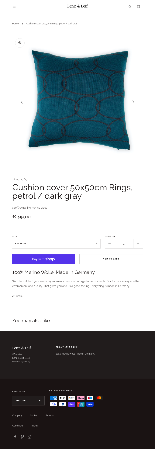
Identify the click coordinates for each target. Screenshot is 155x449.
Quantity (111, 236)
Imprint (34, 425)
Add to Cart (111, 258)
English (21, 400)
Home (15, 23)
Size (14, 236)
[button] (14, 6)
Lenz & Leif (18, 358)
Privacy (50, 415)
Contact (34, 415)
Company (17, 415)
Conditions (17, 425)
